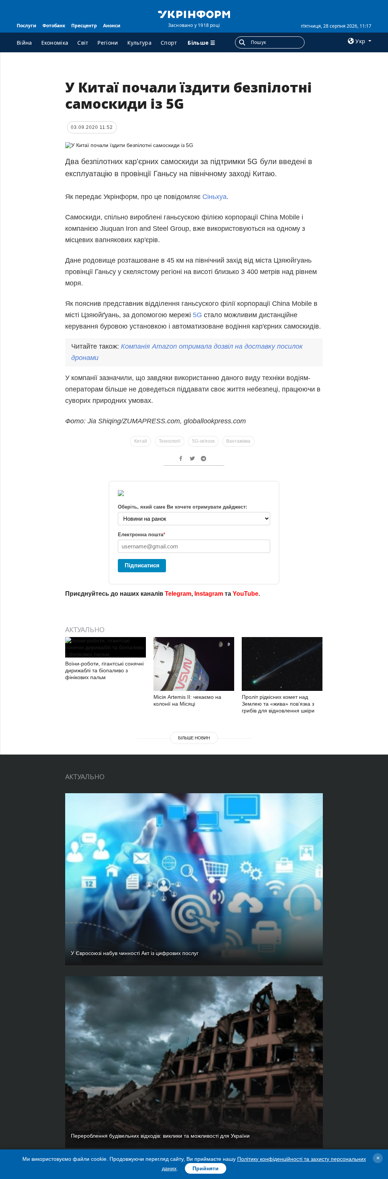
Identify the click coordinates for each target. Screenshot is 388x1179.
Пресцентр (84, 25)
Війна (24, 42)
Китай (140, 441)
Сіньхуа (214, 196)
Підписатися (142, 565)
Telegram (178, 593)
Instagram (208, 593)
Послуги (26, 25)
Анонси (111, 25)
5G (197, 315)
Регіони (107, 42)
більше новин (194, 738)
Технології (169, 441)
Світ (82, 42)
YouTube (245, 593)
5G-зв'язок (203, 441)
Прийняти (205, 1168)
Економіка (55, 42)
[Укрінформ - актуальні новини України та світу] (194, 13)
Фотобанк (53, 25)
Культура (139, 42)
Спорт (169, 42)
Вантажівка (238, 441)
